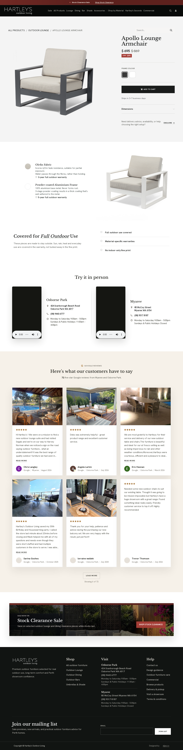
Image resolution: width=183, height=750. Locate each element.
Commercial (153, 679)
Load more (91, 575)
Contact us (152, 665)
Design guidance (155, 670)
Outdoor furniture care (158, 674)
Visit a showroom (155, 694)
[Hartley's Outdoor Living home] (15, 10)
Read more (21, 460)
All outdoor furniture (76, 665)
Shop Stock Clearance (104, 2)
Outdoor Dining (74, 674)
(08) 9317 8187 (141, 315)
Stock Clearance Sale (81, 2)
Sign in (176, 10)
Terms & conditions (156, 699)
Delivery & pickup (155, 689)
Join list (162, 731)
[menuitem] (50, 10)
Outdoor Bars (73, 679)
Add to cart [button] (150, 89)
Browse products (155, 684)
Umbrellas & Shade (75, 684)
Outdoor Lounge (38, 30)
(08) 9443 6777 (57, 313)
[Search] (171, 30)
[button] (170, 10)
